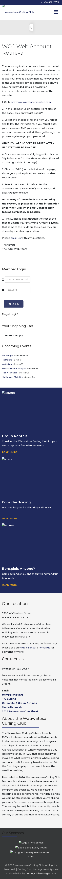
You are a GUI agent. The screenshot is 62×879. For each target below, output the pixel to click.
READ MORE (10, 452)
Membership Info (12, 694)
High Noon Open (10, 373)
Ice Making (7, 360)
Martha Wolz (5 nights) (12, 377)
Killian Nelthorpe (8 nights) (14, 368)
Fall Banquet (8, 355)
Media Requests (12, 707)
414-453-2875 (51, 2)
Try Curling (9, 698)
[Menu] (49, 12)
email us (16, 238)
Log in (15, 303)
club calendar (28, 647)
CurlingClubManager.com (41, 873)
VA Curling (7, 364)
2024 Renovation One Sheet (20, 711)
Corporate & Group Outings (19, 703)
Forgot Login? (10, 314)
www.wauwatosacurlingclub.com (31, 102)
